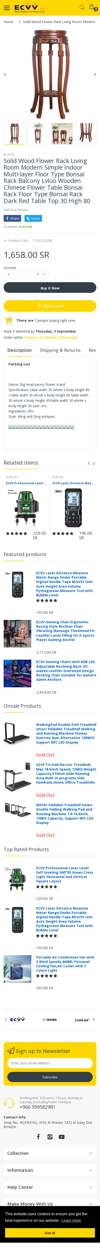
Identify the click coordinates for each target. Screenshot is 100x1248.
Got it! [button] (50, 1233)
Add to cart (53, 306)
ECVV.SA (9, 155)
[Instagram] (50, 1138)
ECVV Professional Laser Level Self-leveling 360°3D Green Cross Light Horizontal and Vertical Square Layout (27, 483)
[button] (17, 533)
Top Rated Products (26, 849)
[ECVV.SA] (30, 7)
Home (8, 21)
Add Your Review (16, 209)
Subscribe (50, 1077)
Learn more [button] (71, 1220)
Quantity (10, 267)
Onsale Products (22, 706)
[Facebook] (38, 1138)
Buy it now (50, 288)
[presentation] (89, 463)
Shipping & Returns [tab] (60, 350)
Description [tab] (19, 350)
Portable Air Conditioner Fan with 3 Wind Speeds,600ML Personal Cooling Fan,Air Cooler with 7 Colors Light (65, 964)
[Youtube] (62, 1138)
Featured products (25, 554)
